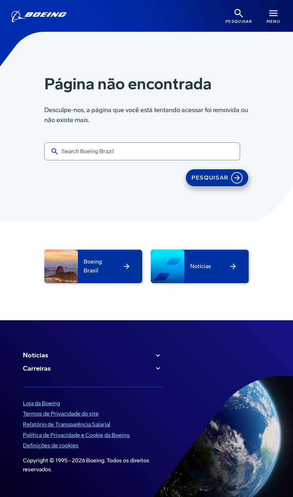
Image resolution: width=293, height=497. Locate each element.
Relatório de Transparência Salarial (65, 425)
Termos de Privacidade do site (59, 414)
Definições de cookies (51, 445)
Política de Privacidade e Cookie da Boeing (75, 436)
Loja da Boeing (40, 404)
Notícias (35, 355)
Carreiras (37, 368)
